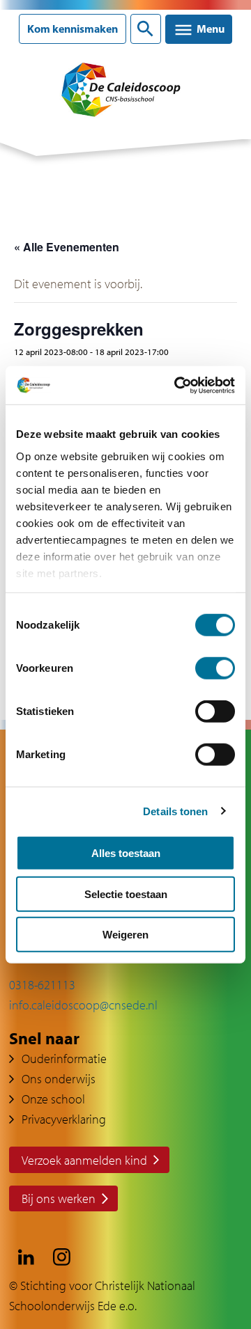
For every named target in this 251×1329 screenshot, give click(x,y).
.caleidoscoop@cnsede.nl (93, 1005)
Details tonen (175, 811)
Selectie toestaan (125, 893)
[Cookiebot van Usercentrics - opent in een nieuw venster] (177, 385)
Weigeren (125, 935)
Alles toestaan (125, 853)
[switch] (215, 668)
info (19, 1005)
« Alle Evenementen (66, 247)
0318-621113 (42, 985)
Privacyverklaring (64, 1119)
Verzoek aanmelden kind (84, 1160)
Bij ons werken (59, 1198)
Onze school (53, 1099)
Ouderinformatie (64, 1059)
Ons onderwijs (59, 1079)
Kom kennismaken (72, 29)
